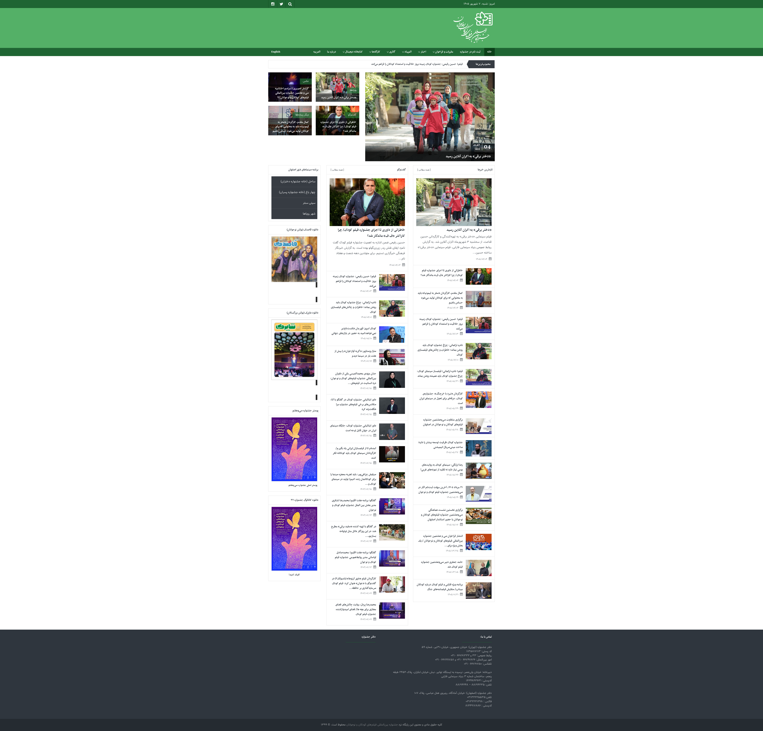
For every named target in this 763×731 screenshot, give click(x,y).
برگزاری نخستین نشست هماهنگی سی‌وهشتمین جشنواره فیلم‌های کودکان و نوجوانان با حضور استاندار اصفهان (442, 515)
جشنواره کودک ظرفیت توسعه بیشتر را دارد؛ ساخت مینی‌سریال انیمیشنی (440, 444)
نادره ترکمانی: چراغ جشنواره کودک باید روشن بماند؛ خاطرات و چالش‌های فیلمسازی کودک (416, 64)
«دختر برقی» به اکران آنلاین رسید (338, 97)
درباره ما (331, 52)
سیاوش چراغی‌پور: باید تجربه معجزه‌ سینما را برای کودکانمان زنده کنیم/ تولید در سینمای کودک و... (353, 479)
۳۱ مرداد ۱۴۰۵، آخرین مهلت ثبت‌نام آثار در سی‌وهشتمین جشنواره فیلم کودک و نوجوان (440, 489)
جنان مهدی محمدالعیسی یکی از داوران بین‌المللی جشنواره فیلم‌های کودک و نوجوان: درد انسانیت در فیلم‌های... (353, 378)
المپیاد (408, 52)
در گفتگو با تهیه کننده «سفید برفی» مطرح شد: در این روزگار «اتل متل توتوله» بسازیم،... (353, 531)
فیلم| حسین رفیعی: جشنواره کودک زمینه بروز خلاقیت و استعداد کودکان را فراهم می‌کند (441, 324)
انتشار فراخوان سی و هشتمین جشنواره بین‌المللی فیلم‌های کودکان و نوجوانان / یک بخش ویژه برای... (440, 541)
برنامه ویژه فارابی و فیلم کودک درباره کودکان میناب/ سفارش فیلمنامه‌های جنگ (440, 587)
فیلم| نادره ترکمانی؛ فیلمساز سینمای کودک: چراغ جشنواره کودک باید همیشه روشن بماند (440, 373)
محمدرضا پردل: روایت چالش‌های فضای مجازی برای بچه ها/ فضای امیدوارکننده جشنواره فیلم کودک (355, 609)
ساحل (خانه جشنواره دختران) (298, 181)
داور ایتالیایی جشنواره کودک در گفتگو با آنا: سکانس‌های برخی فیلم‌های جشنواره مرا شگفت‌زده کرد (353, 404)
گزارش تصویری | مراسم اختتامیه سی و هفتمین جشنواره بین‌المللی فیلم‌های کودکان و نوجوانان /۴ (292, 93)
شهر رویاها (309, 214)
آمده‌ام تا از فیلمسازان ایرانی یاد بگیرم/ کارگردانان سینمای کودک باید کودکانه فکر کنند (354, 453)
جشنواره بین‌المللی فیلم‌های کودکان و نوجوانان (372, 725)
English (275, 52)
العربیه (316, 52)
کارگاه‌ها (376, 52)
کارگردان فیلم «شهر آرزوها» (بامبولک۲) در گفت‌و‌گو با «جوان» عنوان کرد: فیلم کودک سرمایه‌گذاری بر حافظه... (354, 583)
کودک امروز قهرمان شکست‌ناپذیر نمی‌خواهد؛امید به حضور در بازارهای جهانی (353, 331)
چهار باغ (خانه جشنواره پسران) (297, 192)
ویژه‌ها (353, 90)
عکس (306, 81)
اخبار (423, 52)
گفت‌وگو (352, 115)
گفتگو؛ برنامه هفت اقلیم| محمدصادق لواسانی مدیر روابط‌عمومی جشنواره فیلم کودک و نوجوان (355, 557)
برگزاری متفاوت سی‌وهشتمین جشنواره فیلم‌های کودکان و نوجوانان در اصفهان (443, 422)
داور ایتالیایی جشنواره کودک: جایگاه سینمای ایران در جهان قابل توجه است (353, 428)
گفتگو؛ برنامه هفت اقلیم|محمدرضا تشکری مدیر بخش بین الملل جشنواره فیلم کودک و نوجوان (354, 505)
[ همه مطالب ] (424, 170)
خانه (489, 52)
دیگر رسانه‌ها (302, 115)
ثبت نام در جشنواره (470, 52)
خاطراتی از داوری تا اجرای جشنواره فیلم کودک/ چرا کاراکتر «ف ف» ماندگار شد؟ (438, 156)
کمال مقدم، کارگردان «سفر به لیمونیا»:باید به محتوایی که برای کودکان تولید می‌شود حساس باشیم (291, 126)
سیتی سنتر (309, 203)
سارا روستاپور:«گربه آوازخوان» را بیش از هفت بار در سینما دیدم (355, 353)
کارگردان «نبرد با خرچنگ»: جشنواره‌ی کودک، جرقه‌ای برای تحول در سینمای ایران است (441, 398)
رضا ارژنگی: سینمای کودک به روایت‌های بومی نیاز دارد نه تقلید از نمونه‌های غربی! (441, 467)
